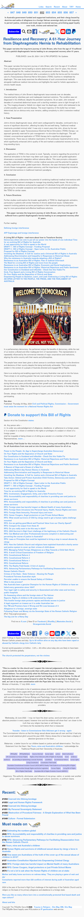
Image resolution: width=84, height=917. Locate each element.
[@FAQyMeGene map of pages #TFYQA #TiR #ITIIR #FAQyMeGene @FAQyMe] (7, 9)
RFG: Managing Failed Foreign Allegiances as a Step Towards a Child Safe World (39, 549)
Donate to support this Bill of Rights (39, 414)
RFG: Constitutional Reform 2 (17, 557)
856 (66, 12)
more (33, 684)
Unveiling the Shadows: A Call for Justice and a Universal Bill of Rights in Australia (40, 253)
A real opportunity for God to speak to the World (25, 244)
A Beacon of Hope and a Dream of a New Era (23, 467)
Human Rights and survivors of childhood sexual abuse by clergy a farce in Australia (40, 850)
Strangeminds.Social (42, 624)
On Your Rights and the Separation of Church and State (28, 274)
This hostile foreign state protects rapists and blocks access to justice (34, 600)
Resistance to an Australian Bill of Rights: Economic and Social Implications (37, 265)
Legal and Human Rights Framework (25, 802)
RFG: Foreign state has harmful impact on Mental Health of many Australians (37, 507)
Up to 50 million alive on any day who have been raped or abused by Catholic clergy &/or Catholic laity (40, 641)
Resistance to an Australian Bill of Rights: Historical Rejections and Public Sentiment (41, 267)
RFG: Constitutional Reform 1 (17, 560)
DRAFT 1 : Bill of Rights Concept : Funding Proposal (27, 246)
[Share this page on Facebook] (35, 33)
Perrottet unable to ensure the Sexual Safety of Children (28, 579)
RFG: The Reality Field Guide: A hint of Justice (24, 565)
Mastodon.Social (64, 621)
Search (49, 6)
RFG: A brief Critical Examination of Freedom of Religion (29, 552)
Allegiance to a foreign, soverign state (20, 608)
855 (60, 12)
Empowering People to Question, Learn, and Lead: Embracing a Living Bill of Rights (40, 276)
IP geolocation (47, 909)
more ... (21, 438)
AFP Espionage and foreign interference (21, 232)
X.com (23, 621)
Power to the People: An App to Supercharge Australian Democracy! (33, 451)
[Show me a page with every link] (44, 33)
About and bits (8, 902)
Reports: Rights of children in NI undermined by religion (28, 597)
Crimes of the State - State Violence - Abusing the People (29, 573)
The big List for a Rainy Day (16, 616)
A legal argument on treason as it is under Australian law (29, 603)
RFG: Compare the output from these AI (21, 525)
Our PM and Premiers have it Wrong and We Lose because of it (31, 606)
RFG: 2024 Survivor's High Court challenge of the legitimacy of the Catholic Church (40, 531)
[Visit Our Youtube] (63, 33)
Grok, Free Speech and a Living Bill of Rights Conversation (29, 272)
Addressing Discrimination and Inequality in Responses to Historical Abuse (37, 256)
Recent (57, 6)
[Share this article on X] (57, 33)
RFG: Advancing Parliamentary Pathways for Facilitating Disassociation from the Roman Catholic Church (40, 841)
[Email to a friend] (29, 33)
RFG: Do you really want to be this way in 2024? (25, 528)
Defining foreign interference (16, 228)
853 (48, 12)
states (31, 420)
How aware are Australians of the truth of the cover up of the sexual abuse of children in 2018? (40, 855)
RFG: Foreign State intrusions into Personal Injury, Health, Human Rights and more (40, 509)
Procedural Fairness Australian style (20, 576)
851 (36, 12)
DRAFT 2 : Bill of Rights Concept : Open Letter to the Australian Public (35, 249)
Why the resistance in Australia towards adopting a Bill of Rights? (33, 258)
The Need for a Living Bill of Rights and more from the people (31, 262)
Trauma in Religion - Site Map (47, 907)
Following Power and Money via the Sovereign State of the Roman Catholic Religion (40, 611)
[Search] (23, 33)
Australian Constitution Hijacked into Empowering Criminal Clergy (38, 860)
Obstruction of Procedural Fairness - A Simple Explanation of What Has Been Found (41, 813)
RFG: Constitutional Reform (16, 563)
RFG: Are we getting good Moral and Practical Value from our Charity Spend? (37, 523)
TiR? (71, 6)
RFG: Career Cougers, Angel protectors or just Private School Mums (34, 515)
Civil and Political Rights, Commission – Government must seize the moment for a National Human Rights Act (41, 405)
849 (24, 12)
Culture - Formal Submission (21, 818)
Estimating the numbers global (21, 830)
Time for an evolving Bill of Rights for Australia (24, 491)
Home (78, 6)
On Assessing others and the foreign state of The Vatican (29, 595)
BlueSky (51, 621)
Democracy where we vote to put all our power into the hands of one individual (38, 239)
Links (41, 6)
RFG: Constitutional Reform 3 (17, 555)
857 (71, 12)
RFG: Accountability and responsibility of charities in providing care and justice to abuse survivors (42, 835)
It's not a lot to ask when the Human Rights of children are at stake (38, 870)
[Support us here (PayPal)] (73, 33)
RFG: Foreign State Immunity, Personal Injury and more (28, 512)
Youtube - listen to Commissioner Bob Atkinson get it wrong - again (42, 730)
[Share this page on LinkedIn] (68, 33)
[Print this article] (74, 635)
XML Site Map (66, 907)
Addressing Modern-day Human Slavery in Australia (26, 469)
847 (12, 12)
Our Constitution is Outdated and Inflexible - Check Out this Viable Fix (34, 269)
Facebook (42, 621)
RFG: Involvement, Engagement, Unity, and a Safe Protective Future (33, 493)
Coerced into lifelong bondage (22, 798)
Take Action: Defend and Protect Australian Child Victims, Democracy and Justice (39, 477)
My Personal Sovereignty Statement (25, 809)
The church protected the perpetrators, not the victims (26, 655)
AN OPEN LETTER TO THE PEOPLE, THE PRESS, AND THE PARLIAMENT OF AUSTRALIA (37, 280)
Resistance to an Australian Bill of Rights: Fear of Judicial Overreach (34, 260)
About (64, 6)
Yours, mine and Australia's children (47, 746)
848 (18, 12)
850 (30, 12)
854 (54, 12)
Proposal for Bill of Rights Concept (19, 251)
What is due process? (13, 581)
